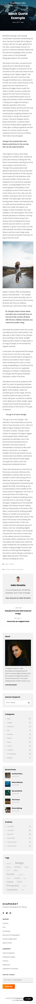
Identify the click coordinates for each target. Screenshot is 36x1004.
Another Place (17, 774)
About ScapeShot (9, 953)
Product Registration (10, 939)
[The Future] (7, 801)
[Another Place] (7, 775)
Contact (5, 923)
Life (8, 730)
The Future (16, 800)
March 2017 (11, 838)
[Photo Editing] (7, 810)
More (25, 878)
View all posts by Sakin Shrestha (18, 598)
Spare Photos (7, 943)
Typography (19, 569)
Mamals (10, 734)
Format (8, 870)
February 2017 (12, 842)
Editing (8, 867)
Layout (8, 878)
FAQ (4, 927)
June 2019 (10, 826)
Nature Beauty (17, 782)
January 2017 (11, 846)
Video (22, 890)
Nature (9, 738)
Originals (11, 564)
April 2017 (10, 834)
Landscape (20, 874)
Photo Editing (17, 808)
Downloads (6, 931)
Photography (11, 754)
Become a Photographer (11, 935)
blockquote (8, 569)
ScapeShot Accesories (10, 969)
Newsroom (6, 965)
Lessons (17, 878)
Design (7, 564)
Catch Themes (20, 1000)
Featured (10, 727)
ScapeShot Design (9, 957)
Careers (5, 961)
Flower (27, 867)
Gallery (15, 870)
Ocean (9, 746)
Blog (8, 719)
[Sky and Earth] (7, 792)
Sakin (22, 22)
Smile (24, 886)
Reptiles (10, 758)
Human (10, 874)
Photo (19, 882)
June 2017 (10, 830)
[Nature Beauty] (7, 784)
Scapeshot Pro (18, 3)
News (9, 742)
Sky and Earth (17, 791)
